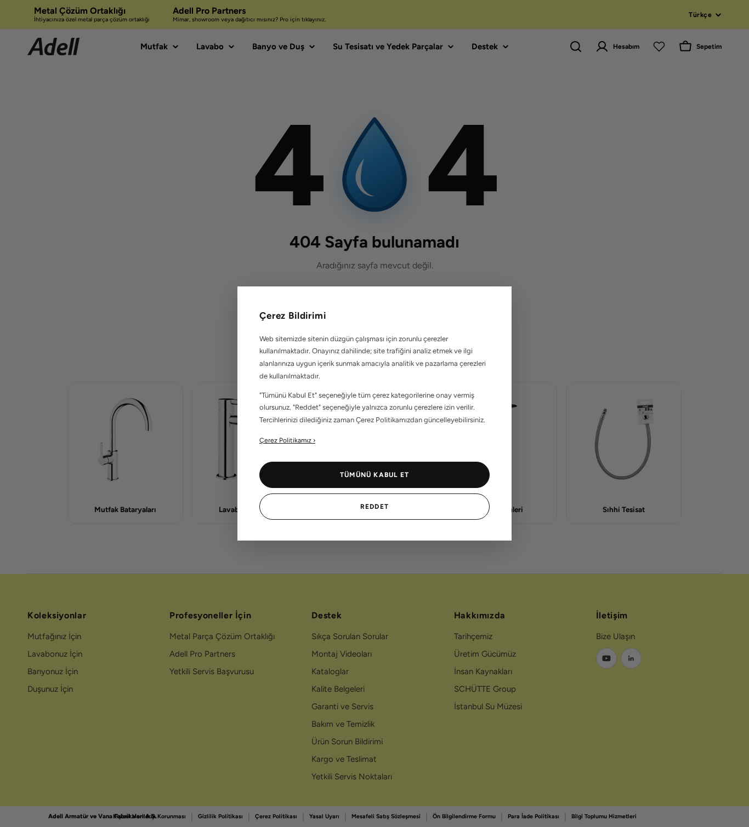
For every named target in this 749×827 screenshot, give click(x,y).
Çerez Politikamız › (287, 440)
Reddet (374, 506)
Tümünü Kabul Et (374, 475)
